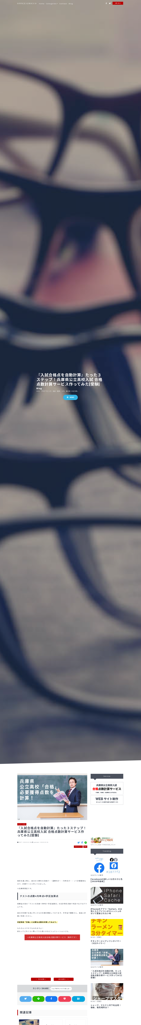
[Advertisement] (52, 864)
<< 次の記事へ (41, 979)
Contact (63, 4)
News (71, 397)
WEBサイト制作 (21, 824)
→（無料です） (52, 937)
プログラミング (78, 846)
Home (41, 4)
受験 (85, 846)
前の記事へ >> (64, 979)
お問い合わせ (118, 3)
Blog (71, 4)
